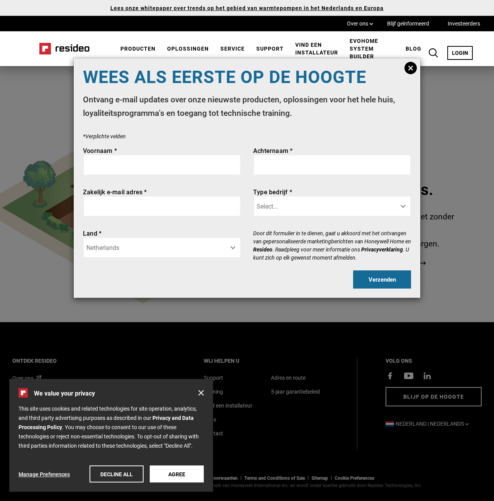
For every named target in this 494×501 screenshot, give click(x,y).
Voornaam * (100, 150)
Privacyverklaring (382, 249)
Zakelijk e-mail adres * (115, 192)
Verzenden (382, 279)
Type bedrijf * (272, 192)
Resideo (262, 249)
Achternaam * (273, 150)
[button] (201, 393)
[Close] (410, 68)
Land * (92, 233)
